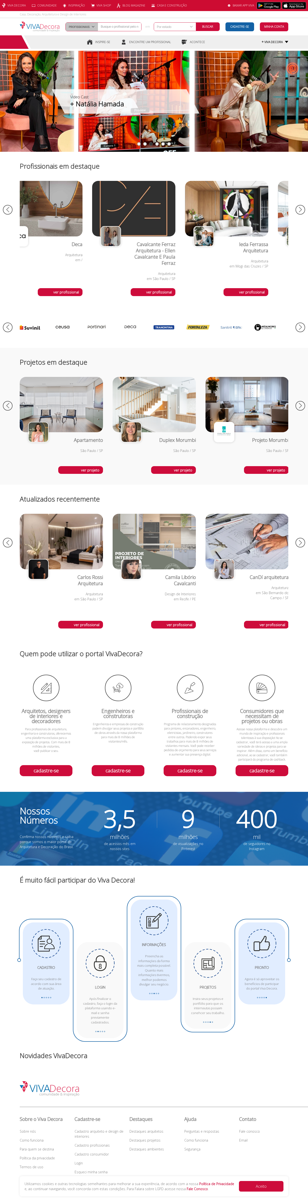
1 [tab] (139, 144)
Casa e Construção (172, 5)
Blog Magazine (133, 5)
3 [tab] (151, 144)
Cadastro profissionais (92, 1145)
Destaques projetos (144, 1140)
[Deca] (70, 327)
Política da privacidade (37, 1158)
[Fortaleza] (137, 327)
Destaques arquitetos (146, 1131)
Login (79, 1163)
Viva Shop (103, 5)
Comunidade (47, 5)
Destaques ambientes (146, 1149)
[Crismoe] (205, 327)
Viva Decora (16, 5)
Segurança (192, 1149)
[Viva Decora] (40, 27)
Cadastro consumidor (92, 1154)
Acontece (197, 42)
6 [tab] (169, 144)
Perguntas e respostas (201, 1131)
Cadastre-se (239, 27)
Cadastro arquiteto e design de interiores (99, 1134)
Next (300, 210)
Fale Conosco (197, 1189)
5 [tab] (163, 144)
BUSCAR (207, 27)
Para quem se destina (37, 1149)
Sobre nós (28, 1131)
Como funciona (32, 1140)
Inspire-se (102, 42)
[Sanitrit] (171, 327)
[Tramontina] (104, 327)
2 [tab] (145, 144)
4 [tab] (157, 144)
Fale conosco (249, 1131)
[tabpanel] (154, 101)
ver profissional (86, 292)
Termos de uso (31, 1167)
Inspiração (76, 5)
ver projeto (90, 470)
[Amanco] (239, 327)
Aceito (261, 1186)
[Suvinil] (272, 327)
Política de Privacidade (216, 1183)
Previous (8, 210)
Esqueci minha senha (91, 1172)
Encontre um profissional (150, 42)
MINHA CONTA (274, 27)
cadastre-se (46, 770)
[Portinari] (36, 327)
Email (243, 1140)
